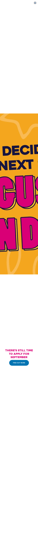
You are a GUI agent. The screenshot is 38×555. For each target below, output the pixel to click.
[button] (35, 3)
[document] (19, 277)
